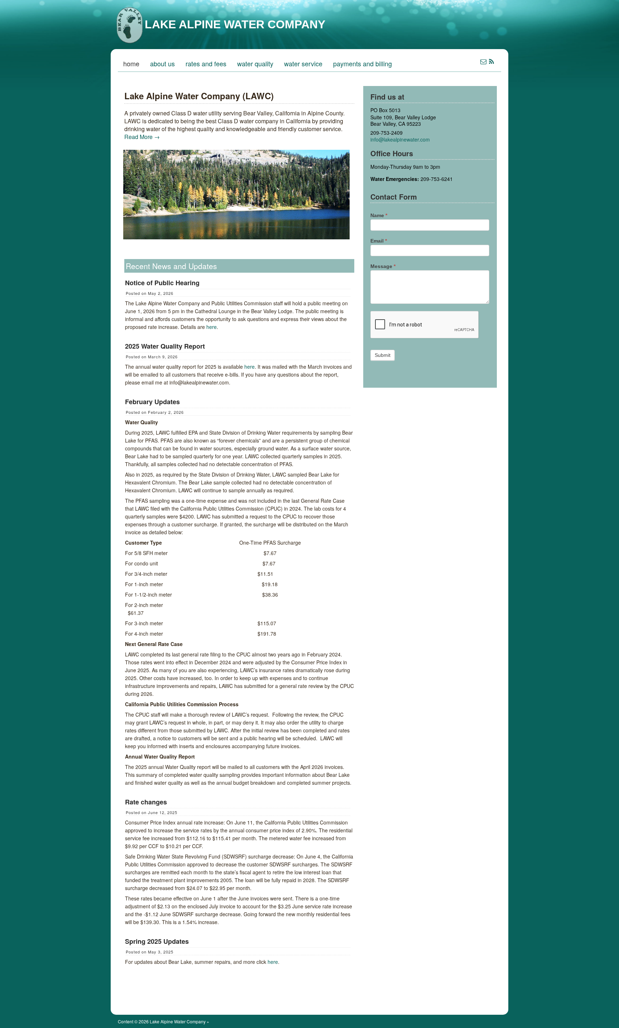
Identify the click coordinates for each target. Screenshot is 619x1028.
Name (378, 215)
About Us (162, 63)
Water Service (303, 63)
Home (131, 63)
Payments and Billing (362, 63)
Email (378, 241)
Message (382, 266)
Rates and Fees (206, 63)
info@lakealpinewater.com (400, 139)
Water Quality (255, 63)
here (211, 326)
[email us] (483, 61)
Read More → (142, 137)
